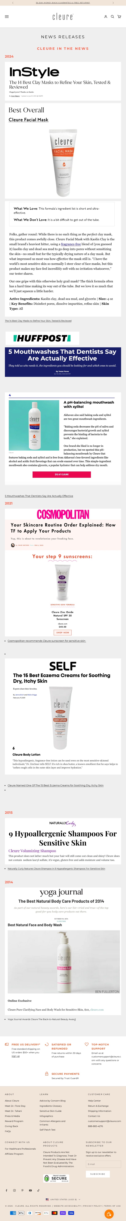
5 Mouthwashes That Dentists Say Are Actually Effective (39, 496)
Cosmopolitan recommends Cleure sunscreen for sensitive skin (47, 640)
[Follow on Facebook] (6, 1190)
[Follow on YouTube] (30, 1190)
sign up (16, 1056)
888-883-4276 (95, 1126)
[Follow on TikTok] (38, 1190)
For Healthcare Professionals (20, 1148)
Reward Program (14, 1121)
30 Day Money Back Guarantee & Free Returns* (63, 3)
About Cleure (12, 1100)
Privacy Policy (92, 1206)
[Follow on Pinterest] (22, 1190)
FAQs (8, 1131)
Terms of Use (112, 1206)
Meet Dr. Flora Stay (15, 1106)
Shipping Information (99, 1111)
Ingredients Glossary (51, 1106)
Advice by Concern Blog (53, 1100)
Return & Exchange (98, 1106)
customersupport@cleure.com (104, 1121)
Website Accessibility (67, 1206)
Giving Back (11, 1126)
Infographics (46, 1116)
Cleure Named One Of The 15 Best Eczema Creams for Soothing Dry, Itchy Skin (56, 785)
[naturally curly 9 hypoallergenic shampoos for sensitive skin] (63, 841)
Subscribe (97, 1174)
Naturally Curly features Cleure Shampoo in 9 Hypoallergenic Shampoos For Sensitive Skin (56, 868)
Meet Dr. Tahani (13, 1111)
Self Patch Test (47, 1129)
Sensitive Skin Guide (50, 1111)
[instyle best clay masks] (63, 81)
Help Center (94, 1100)
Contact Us (94, 1116)
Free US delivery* (26, 1044)
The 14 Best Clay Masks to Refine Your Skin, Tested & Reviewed (38, 320)
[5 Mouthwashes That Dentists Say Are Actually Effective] (63, 362)
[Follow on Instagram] (14, 1190)
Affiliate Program (14, 1153)
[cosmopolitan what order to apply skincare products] (63, 572)
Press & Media (12, 1116)
